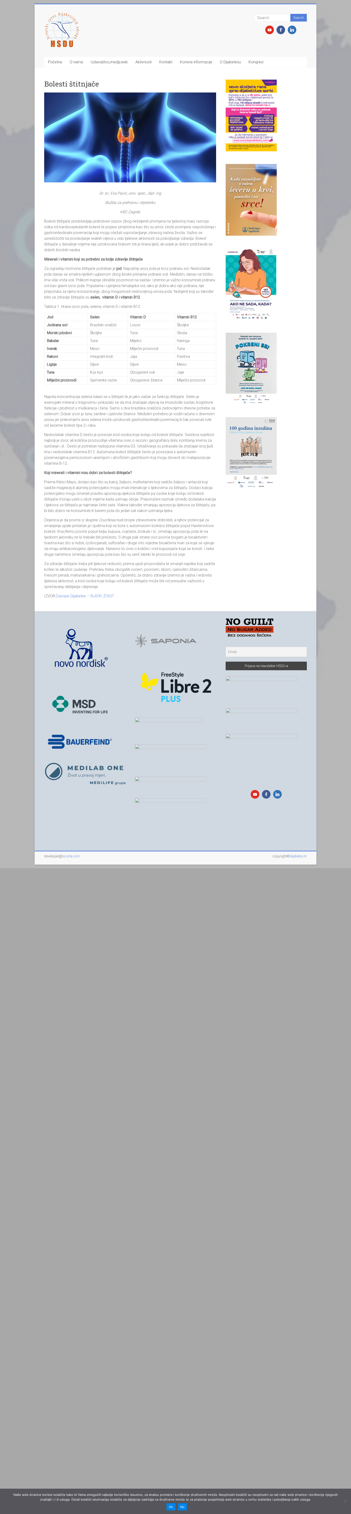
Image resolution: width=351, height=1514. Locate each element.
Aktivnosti (143, 62)
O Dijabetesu (230, 62)
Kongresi (256, 62)
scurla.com (71, 856)
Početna (55, 62)
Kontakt (165, 62)
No (182, 1507)
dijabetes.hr (298, 856)
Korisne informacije (196, 62)
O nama (76, 62)
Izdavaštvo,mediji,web (109, 62)
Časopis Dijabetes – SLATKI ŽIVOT (85, 596)
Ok (171, 1507)
